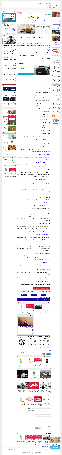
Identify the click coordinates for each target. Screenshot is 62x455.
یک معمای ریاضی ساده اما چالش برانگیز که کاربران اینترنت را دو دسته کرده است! (56, 97)
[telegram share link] (49, 14)
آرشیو (52, 2)
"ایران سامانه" (29, 453)
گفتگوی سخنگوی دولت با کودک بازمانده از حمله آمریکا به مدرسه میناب (56, 23)
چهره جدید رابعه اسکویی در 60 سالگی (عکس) (57, 63)
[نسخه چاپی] (33, 12)
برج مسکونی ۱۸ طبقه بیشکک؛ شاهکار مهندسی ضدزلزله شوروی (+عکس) (10, 81)
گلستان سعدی (30, 341)
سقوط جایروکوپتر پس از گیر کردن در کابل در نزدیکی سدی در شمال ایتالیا (56, 27)
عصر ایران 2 (41, 3)
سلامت (46, 13)
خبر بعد (43, 295)
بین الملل (58, 3)
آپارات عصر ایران (31, 344)
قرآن (48, 3)
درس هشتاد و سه (56, 44)
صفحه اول (58, 2)
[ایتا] (43, 354)
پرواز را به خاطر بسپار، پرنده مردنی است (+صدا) (7, 30)
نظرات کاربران (34, 295)
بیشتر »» (54, 10)
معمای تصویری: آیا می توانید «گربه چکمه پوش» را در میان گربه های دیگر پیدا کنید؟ (56, 92)
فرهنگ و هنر (54, 3)
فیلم (44, 3)
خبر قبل (24, 295)
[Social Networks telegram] (41, 297)
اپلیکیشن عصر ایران (21, 337)
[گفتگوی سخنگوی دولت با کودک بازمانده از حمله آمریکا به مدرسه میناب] (56, 14)
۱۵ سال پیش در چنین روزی (31, 337)
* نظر (49, 417)
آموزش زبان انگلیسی (43, 344)
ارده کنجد (42, 350)
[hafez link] (34, 17)
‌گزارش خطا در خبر (19, 13)
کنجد (45, 350)
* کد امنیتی (48, 426)
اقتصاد (29, 2)
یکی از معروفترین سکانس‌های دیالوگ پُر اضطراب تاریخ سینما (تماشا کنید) (9, 74)
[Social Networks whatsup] (44, 297)
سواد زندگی (34, 2)
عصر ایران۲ (47, 449)
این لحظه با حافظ (43, 341)
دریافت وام (26, 74)
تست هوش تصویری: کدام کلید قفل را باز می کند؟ (56, 111)
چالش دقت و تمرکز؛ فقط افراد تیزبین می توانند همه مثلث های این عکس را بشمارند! (56, 87)
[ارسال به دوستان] (34, 12)
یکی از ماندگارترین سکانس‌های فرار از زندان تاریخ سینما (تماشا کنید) (26, 327)
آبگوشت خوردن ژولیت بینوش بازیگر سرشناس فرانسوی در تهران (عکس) (56, 67)
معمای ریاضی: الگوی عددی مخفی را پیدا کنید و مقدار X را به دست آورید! (56, 102)
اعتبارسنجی (32, 410)
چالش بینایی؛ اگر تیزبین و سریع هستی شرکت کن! (56, 105)
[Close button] (60, 435)
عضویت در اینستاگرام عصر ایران (43, 337)
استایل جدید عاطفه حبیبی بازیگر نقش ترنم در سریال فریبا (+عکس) (56, 75)
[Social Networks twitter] (42, 297)
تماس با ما (55, 2)
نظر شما (49, 408)
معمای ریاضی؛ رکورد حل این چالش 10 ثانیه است (56, 108)
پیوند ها (38, 2)
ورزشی (24, 2)
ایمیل (49, 413)
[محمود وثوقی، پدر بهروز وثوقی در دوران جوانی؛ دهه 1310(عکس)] (9, 39)
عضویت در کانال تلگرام (30, 55)
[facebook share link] (47, 14)
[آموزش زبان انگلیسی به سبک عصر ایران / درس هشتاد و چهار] (56, 38)
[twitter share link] (46, 14)
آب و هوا (44, 2)
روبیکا (24, 55)
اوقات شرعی (40, 2)
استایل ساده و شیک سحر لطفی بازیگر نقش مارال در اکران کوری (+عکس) (56, 79)
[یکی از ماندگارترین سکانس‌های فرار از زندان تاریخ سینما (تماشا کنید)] (25, 321)
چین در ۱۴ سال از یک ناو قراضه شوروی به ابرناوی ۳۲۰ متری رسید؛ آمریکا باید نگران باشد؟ (10, 59)
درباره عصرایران (43, 449)
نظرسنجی (47, 2)
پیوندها (31, 449)
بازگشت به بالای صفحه (45, 446)
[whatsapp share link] (50, 14)
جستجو (50, 2)
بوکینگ (29, 410)
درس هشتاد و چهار (56, 42)
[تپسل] (18, 63)
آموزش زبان (38, 3)
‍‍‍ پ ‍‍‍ (37, 12)
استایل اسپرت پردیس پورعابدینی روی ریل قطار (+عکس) (56, 71)
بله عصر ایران (19, 55)
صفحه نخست (49, 13)
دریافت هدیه (55, 447)
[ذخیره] (35, 13)
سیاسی (31, 2)
